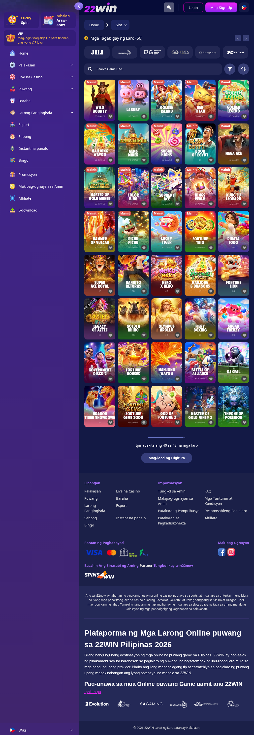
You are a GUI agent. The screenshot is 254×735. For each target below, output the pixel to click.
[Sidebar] (78, 6)
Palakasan (92, 491)
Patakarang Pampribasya (178, 510)
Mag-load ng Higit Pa (167, 458)
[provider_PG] (152, 52)
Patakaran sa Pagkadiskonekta (172, 520)
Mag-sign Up (221, 7)
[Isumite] (90, 69)
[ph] (244, 7)
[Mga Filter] (229, 69)
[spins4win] (99, 575)
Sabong (90, 518)
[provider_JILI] (97, 52)
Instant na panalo (131, 518)
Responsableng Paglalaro (226, 510)
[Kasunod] (246, 38)
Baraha (122, 498)
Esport (121, 505)
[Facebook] (221, 552)
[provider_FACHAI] (235, 52)
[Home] (100, 7)
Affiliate (211, 518)
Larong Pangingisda (94, 508)
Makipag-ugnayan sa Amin (175, 501)
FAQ (208, 491)
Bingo (89, 525)
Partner (146, 565)
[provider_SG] (208, 52)
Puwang (91, 498)
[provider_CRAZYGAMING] (180, 52)
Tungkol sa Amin (172, 491)
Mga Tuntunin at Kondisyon (218, 501)
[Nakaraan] (238, 38)
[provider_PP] (124, 52)
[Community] (169, 7)
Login (193, 7)
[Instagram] (231, 552)
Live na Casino (128, 491)
